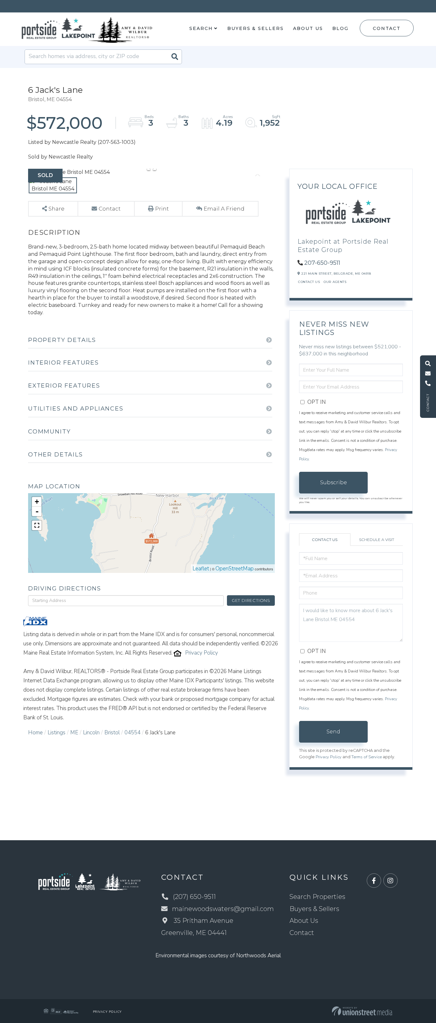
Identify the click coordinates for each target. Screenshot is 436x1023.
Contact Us (309, 282)
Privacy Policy (201, 652)
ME (74, 732)
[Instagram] (390, 881)
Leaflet (200, 568)
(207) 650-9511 (194, 897)
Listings (56, 732)
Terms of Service (366, 757)
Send (333, 732)
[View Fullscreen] (36, 525)
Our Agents (335, 282)
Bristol (112, 732)
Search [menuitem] (201, 28)
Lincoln (91, 732)
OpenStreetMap (234, 568)
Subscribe (333, 482)
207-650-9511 (322, 262)
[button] (175, 57)
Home (35, 732)
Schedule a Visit (376, 539)
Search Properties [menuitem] (317, 897)
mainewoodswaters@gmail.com (223, 909)
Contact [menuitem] (301, 933)
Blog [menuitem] (340, 28)
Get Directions (251, 600)
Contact (386, 28)
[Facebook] (374, 881)
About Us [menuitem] (308, 28)
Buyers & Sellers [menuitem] (255, 28)
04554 (132, 732)
